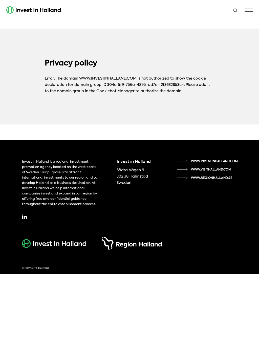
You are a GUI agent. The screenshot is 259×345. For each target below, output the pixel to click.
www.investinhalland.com (214, 161)
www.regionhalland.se (211, 178)
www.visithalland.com (211, 169)
